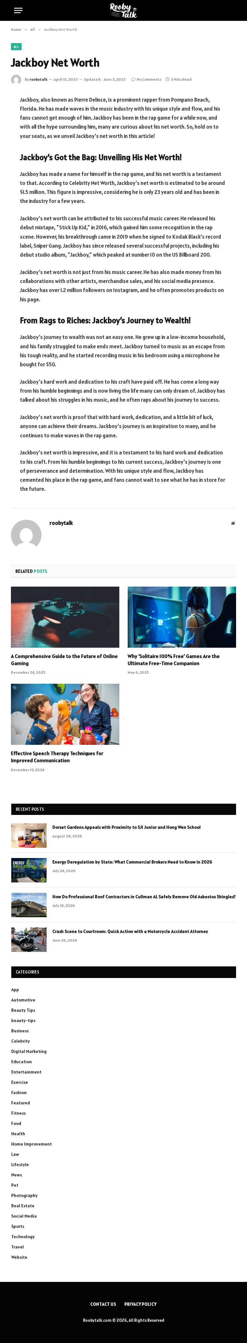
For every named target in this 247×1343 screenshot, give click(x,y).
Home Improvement (31, 1144)
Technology (23, 1236)
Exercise (19, 1082)
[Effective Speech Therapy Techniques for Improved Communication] (65, 714)
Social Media (24, 1216)
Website (19, 1257)
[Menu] (18, 10)
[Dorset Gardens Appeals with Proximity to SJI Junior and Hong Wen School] (29, 835)
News (16, 1175)
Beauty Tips (23, 1010)
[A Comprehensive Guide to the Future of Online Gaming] (65, 617)
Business (20, 1031)
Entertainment (26, 1072)
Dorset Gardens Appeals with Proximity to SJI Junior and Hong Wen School (126, 827)
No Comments (149, 79)
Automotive (23, 1000)
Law (15, 1154)
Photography (24, 1195)
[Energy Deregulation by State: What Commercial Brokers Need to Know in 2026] (29, 870)
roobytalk (38, 79)
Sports (17, 1226)
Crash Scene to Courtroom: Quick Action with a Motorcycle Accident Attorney (130, 931)
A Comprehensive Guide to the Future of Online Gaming (64, 659)
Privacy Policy (140, 1304)
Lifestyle (20, 1164)
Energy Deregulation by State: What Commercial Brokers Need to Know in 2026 (132, 862)
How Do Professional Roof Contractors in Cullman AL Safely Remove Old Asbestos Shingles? (144, 897)
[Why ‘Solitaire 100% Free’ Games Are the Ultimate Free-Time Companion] (182, 617)
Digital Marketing (29, 1051)
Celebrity (20, 1041)
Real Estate (22, 1206)
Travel (17, 1247)
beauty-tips (23, 1020)
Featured (20, 1103)
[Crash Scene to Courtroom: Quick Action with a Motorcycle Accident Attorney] (29, 939)
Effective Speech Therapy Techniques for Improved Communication (57, 756)
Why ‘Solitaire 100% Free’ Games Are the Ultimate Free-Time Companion (174, 659)
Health (18, 1134)
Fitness (18, 1113)
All (16, 46)
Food (16, 1123)
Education (21, 1061)
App (15, 989)
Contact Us (103, 1304)
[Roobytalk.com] (123, 10)
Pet (14, 1185)
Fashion (19, 1092)
